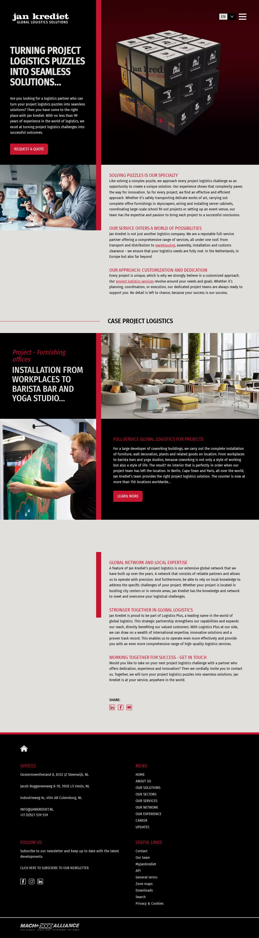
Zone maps (144, 883)
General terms (146, 877)
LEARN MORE (128, 496)
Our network (147, 807)
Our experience (148, 814)
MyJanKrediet (146, 864)
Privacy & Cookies (149, 903)
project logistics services (135, 281)
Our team (143, 857)
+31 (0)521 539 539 (34, 815)
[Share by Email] (129, 707)
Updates (142, 827)
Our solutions (148, 787)
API (138, 870)
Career (141, 820)
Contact (141, 851)
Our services (146, 800)
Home (140, 774)
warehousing (165, 245)
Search (141, 897)
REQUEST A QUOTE (29, 149)
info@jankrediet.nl (37, 809)
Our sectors (146, 794)
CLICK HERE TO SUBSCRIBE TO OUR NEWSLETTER (54, 868)
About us (143, 781)
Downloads (144, 890)
